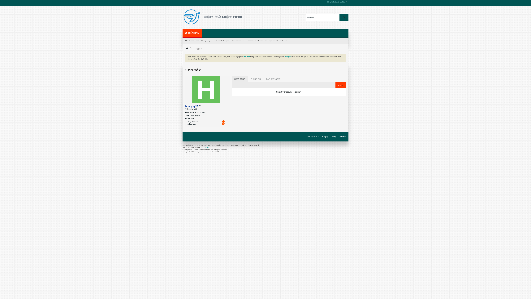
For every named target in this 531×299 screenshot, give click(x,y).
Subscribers (192, 124)
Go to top (342, 137)
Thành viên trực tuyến (221, 41)
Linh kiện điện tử (272, 41)
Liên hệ (333, 137)
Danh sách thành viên (255, 41)
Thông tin (256, 79)
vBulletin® (207, 147)
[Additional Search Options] (338, 17)
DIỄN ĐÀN (193, 32)
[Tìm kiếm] (343, 17)
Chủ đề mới (189, 41)
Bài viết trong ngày (203, 41)
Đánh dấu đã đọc (238, 41)
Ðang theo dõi (193, 122)
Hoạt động (239, 79)
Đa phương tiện (273, 79)
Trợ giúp (325, 137)
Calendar (283, 41)
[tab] (240, 79)
